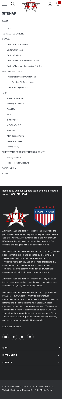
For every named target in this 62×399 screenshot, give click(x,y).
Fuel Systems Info (12, 71)
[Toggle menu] (4, 4)
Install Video (12, 120)
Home (5, 174)
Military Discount (14, 157)
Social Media (9, 168)
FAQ (9, 114)
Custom (6, 39)
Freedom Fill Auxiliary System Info (21, 77)
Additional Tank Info (15, 98)
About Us (11, 109)
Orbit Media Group (43, 390)
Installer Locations (13, 34)
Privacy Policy (13, 147)
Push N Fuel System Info (17, 88)
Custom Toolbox (14, 55)
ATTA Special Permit (15, 136)
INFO (4, 93)
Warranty (11, 131)
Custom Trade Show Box (17, 44)
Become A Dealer (14, 141)
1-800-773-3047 (18, 194)
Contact (6, 28)
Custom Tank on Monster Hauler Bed (23, 61)
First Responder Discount (18, 163)
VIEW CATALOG (14, 125)
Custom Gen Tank (15, 50)
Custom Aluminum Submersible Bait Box (24, 66)
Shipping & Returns (15, 104)
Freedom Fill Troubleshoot (23, 82)
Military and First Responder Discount (23, 152)
